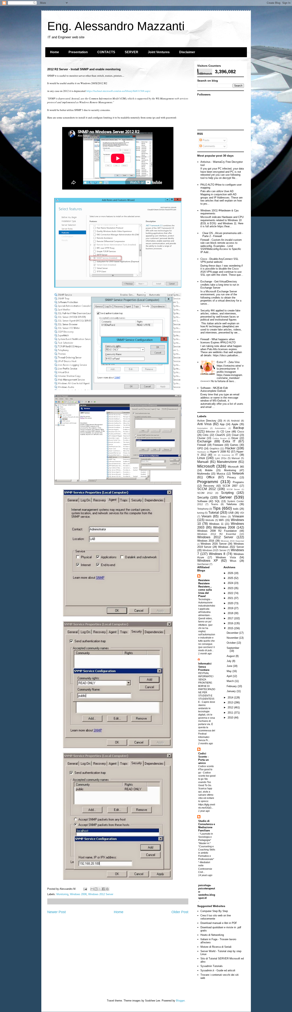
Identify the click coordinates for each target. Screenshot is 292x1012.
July (229, 661)
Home (54, 52)
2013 (231, 702)
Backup (238, 427)
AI (224, 420)
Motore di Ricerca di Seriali (215, 946)
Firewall (201, 444)
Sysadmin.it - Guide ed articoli (217, 970)
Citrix (206, 434)
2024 (231, 583)
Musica (221, 473)
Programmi (207, 481)
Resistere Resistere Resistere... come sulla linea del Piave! (205, 588)
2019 (231, 608)
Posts (205, 140)
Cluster (201, 438)
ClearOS (220, 434)
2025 (231, 578)
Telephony (203, 508)
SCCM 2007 (230, 485)
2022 (231, 593)
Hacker (230, 448)
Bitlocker (210, 431)
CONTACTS (106, 52)
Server (225, 497)
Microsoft (206, 466)
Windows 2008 (78, 894)
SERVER (131, 52)
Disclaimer (187, 52)
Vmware (238, 516)
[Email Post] (85, 888)
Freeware (218, 444)
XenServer (203, 564)
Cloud (235, 434)
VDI (242, 512)
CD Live (225, 431)
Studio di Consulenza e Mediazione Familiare (206, 825)
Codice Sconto (220, 438)
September (233, 647)
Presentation (78, 52)
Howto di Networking (212, 934)
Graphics (214, 448)
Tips (217, 508)
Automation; (220, 428)
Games (234, 444)
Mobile (209, 470)
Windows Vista (226, 557)
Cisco (240, 431)
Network (238, 473)
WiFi (221, 520)
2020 (231, 603)
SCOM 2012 (205, 493)
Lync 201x (221, 458)
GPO (200, 448)
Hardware (201, 452)
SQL (217, 501)
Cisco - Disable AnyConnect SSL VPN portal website (219, 260)
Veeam (206, 516)
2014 (231, 697)
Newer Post (56, 912)
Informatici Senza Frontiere (205, 666)
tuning (200, 512)
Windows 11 (216, 523)
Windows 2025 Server (214, 550)
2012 (231, 707)
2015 (231, 628)
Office (210, 477)
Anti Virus (204, 424)
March (231, 681)
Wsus (233, 560)
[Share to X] (100, 889)
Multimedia (203, 473)
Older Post (179, 912)
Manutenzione (227, 461)
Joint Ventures (159, 52)
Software (202, 501)
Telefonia (231, 504)
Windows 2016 (205, 540)
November (233, 637)
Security (203, 497)
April (230, 676)
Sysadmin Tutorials (211, 966)
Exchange (204, 441)
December (233, 632)
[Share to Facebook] (103, 889)
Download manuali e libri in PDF (218, 922)
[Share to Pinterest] (107, 889)
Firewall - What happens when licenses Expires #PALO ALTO (218, 341)
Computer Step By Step (214, 911)
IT (236, 454)
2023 (231, 588)
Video (223, 516)
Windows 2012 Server (100, 894)
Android (235, 420)
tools (236, 508)
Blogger (180, 1000)
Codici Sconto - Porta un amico (203, 758)
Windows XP (207, 560)
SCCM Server (233, 489)
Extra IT (229, 441)
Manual (236, 458)
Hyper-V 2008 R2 (220, 451)
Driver (234, 438)
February (232, 686)
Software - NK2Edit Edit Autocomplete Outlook (214, 389)
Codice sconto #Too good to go (206, 769)
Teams (214, 504)
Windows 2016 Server (214, 543)
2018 (231, 613)
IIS (215, 455)
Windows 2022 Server (231, 546)
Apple (235, 424)
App (222, 424)
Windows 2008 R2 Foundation (217, 530)
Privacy (231, 477)
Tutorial (213, 512)
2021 (231, 598)
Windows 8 (217, 554)
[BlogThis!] (96, 889)
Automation (202, 428)
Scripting (227, 492)
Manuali (203, 461)
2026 (231, 573)
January (232, 691)
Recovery (208, 485)
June (230, 665)
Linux (201, 458)
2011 (231, 712)
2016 (231, 623)
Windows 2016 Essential (232, 541)
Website (209, 520)
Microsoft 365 (236, 466)
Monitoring (62, 894)
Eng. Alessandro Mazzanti (116, 26)
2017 (231, 618)
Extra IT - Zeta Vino (228, 362)
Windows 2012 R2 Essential (216, 534)
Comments (208, 146)
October (232, 642)
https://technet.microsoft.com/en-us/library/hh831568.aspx (118, 91)
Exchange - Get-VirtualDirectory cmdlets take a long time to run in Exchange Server (219, 284)
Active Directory (206, 420)
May (229, 671)
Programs (238, 482)
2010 (231, 717)
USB (231, 512)
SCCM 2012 (206, 489)
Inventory (226, 455)
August (231, 656)
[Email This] (92, 889)
